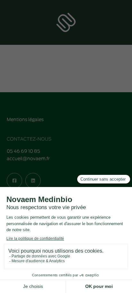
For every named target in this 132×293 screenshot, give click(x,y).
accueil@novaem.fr (28, 159)
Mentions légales (25, 120)
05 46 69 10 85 (23, 151)
